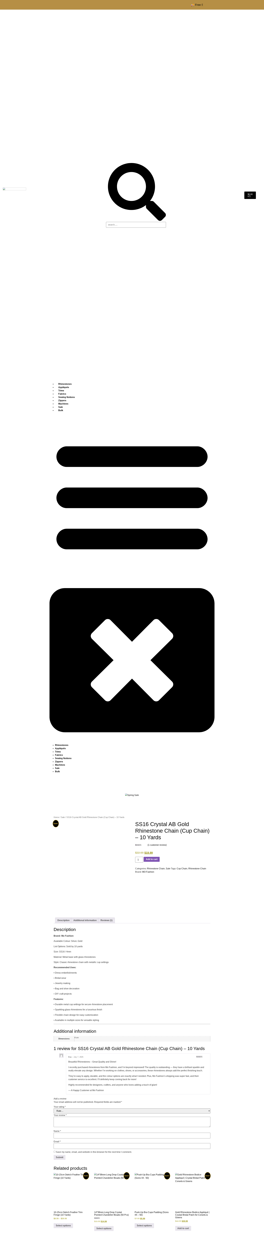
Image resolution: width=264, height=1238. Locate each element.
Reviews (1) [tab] (106, 920)
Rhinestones (61, 745)
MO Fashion (148, 872)
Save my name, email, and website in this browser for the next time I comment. (94, 1152)
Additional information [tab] (85, 920)
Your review (60, 1115)
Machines (60, 765)
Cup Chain (182, 868)
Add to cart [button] (183, 1228)
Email (57, 1142)
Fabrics (59, 755)
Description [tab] (63, 920)
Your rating (60, 1107)
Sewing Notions (63, 758)
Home (56, 817)
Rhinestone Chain (156, 868)
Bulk (60, 410)
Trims (58, 752)
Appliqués (60, 748)
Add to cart (151, 859)
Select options (63, 1225)
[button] (132, 578)
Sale (57, 768)
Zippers (59, 761)
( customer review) (157, 845)
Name (57, 1131)
